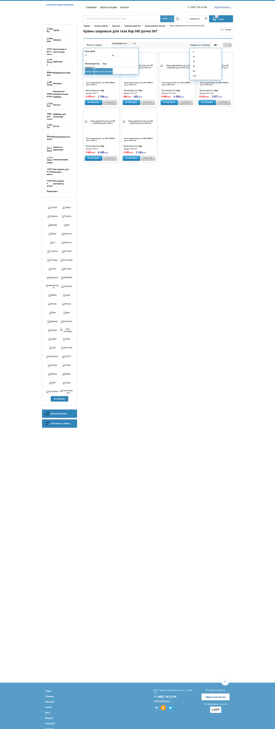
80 (194, 71)
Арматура (116, 26)
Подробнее (110, 102)
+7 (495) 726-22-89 (197, 7)
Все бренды (59, 399)
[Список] (229, 45)
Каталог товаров (101, 26)
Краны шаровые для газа (155, 26)
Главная (86, 26)
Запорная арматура (132, 26)
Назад (228, 30)
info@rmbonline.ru (222, 7)
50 (194, 66)
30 (194, 61)
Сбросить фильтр (104, 71)
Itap (104, 64)
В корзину (93, 102)
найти (165, 18)
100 (194, 76)
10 (194, 57)
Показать (89, 71)
